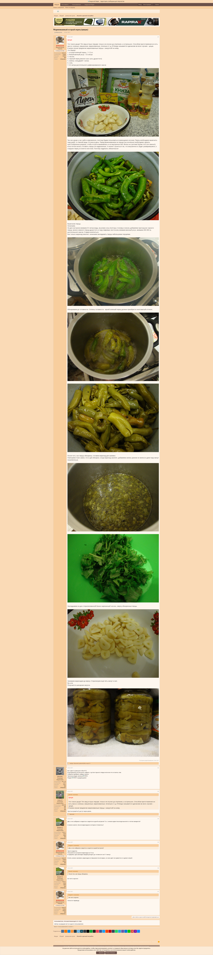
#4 (158, 818)
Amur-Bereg (58, 942)
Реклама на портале (113, 942)
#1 (158, 37)
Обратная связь (101, 942)
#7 (158, 891)
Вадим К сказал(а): (74, 845)
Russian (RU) (67, 942)
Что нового (64, 4)
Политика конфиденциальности (142, 942)
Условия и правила (125, 942)
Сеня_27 (60, 800)
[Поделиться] (156, 37)
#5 (158, 842)
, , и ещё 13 (80, 763)
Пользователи (76, 4)
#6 (158, 868)
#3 (158, 791)
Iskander (60, 776)
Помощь (154, 942)
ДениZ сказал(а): (73, 794)
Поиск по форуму (70, 7)
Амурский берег (89, 4)
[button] (70, 4)
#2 (158, 768)
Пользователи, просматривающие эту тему (68, 921)
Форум (56, 4)
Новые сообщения (58, 7)
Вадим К (60, 827)
